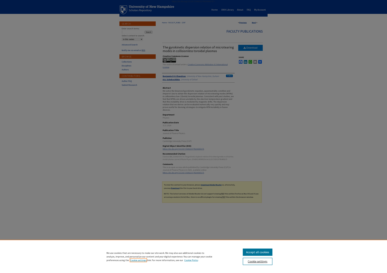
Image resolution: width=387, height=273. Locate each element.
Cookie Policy (191, 260)
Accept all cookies (257, 252)
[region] (193, 256)
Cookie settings (138, 260)
